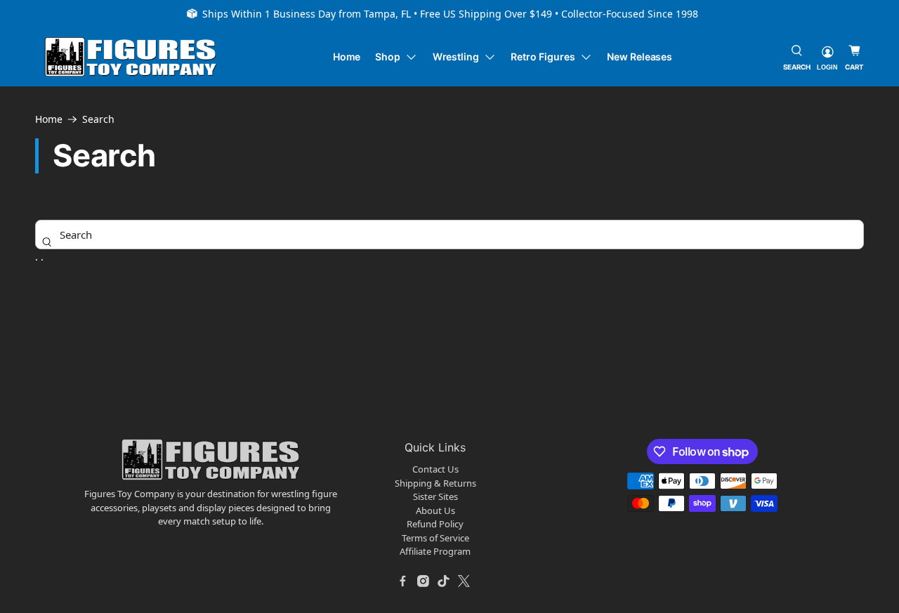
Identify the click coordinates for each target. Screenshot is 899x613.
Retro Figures (543, 56)
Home (347, 56)
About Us (435, 510)
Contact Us (435, 469)
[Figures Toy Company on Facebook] (403, 581)
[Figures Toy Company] (130, 57)
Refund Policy (435, 524)
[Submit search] (47, 242)
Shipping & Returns (435, 483)
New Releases (639, 56)
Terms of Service (435, 538)
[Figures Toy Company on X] (464, 581)
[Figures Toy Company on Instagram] (423, 581)
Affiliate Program (435, 551)
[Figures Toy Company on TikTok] (443, 581)
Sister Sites (435, 496)
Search (98, 119)
